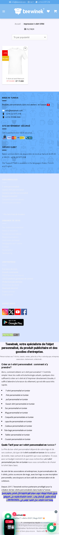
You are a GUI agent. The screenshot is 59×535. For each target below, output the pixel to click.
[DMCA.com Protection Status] (10, 334)
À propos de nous (9, 269)
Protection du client (10, 285)
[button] (3, 11)
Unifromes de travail (10, 240)
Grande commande (10, 272)
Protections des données (12, 282)
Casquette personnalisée (13, 199)
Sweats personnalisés (11, 234)
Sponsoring (7, 253)
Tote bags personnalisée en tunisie (18, 430)
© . (31, 522)
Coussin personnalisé (11, 202)
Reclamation (7, 250)
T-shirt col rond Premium (15, 79)
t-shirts (6, 531)
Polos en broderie (10, 230)
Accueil (18, 24)
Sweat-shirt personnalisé (13, 190)
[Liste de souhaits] (48, 11)
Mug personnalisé (9, 196)
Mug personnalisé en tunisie (16, 413)
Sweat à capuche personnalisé (15, 193)
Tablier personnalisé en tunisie (17, 435)
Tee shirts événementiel (12, 227)
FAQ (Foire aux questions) (13, 275)
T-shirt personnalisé (10, 186)
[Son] (8, 226)
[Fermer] (14, 514)
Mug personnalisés (10, 237)
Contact (5, 247)
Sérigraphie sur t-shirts (12, 243)
